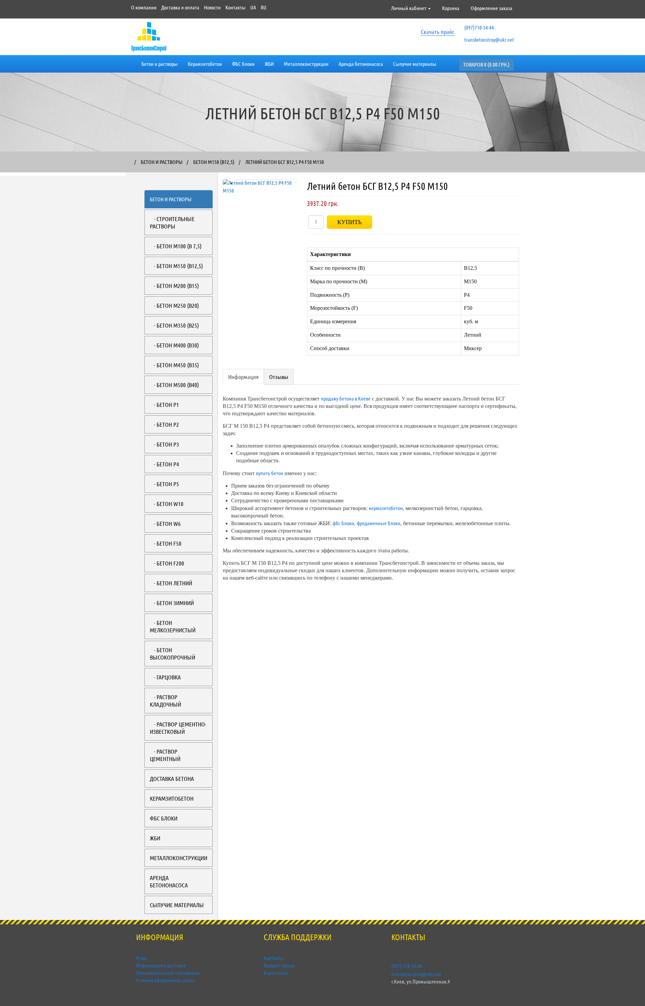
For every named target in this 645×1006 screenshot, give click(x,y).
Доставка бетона (172, 778)
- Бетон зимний (172, 602)
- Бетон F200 (167, 563)
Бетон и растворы (159, 63)
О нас (141, 958)
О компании (144, 7)
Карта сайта (276, 972)
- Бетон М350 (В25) (174, 325)
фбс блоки (343, 523)
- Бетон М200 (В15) (174, 285)
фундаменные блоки (378, 523)
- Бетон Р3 (164, 444)
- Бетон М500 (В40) (174, 384)
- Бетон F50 (165, 543)
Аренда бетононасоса (361, 63)
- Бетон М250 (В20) (174, 305)
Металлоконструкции (306, 63)
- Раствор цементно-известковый (178, 727)
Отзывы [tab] (278, 376)
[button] (228, 254)
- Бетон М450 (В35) (174, 365)
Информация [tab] (243, 376)
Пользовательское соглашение (168, 972)
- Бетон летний (171, 583)
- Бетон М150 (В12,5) (176, 265)
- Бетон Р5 (164, 484)
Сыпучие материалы (414, 63)
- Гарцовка (165, 677)
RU (263, 7)
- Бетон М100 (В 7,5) (176, 246)
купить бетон (269, 473)
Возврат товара (279, 965)
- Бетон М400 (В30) (174, 345)
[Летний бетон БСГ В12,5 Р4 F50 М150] (266, 180)
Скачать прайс (437, 31)
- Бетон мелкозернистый (173, 626)
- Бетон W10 (166, 503)
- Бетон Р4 (164, 464)
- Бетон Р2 (164, 424)
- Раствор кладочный (165, 700)
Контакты (235, 7)
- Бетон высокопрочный (172, 653)
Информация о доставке (161, 965)
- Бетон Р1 (164, 404)
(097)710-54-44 (479, 27)
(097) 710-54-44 (406, 966)
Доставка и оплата (180, 7)
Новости (212, 7)
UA (253, 7)
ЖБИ (269, 63)
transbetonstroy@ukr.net (489, 39)
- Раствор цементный (165, 755)
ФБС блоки (243, 63)
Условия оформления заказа (165, 980)
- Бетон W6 (165, 523)
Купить (349, 222)
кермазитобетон (386, 508)
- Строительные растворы (172, 222)
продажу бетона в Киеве (346, 398)
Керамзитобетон (205, 63)
